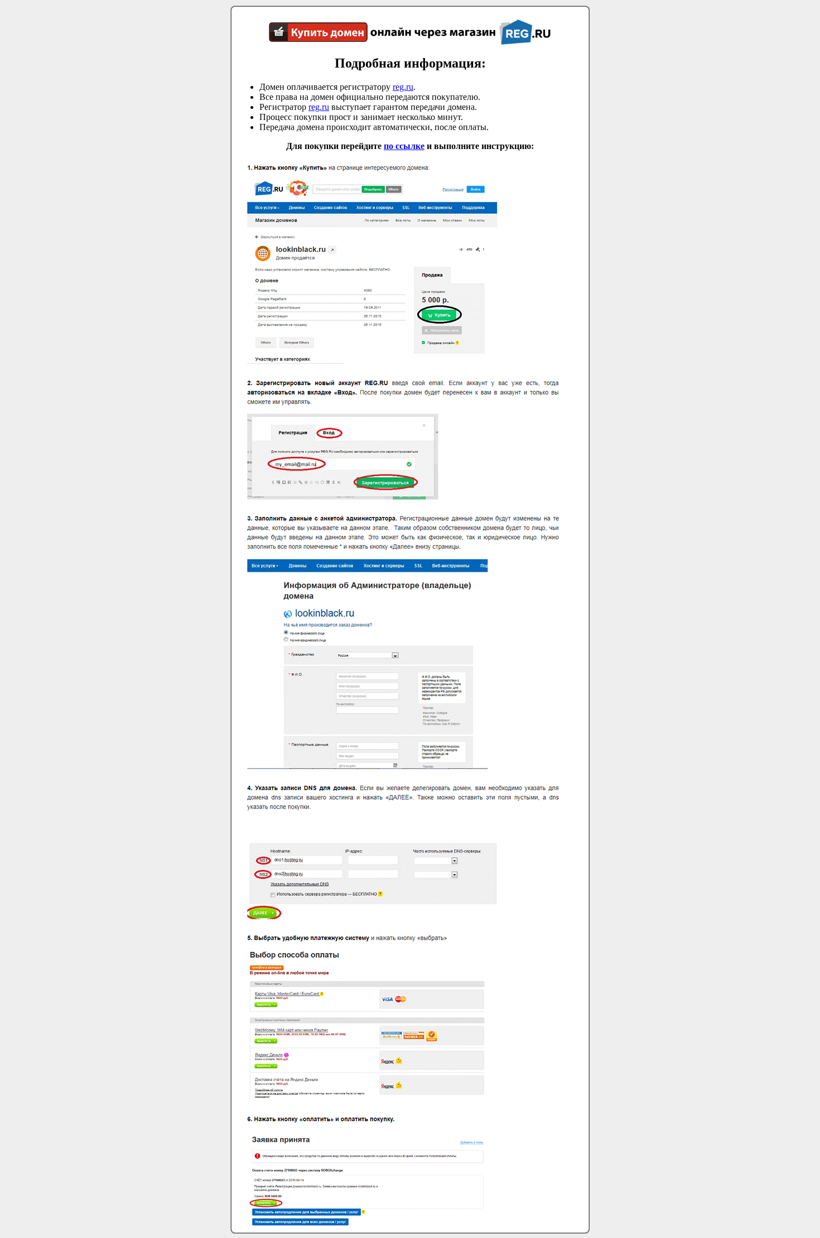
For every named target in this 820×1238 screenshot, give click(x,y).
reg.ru (403, 87)
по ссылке (404, 146)
